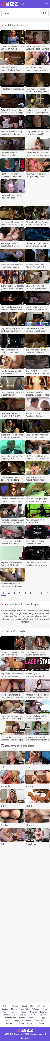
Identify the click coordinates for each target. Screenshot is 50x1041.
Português (35, 1009)
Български (39, 1024)
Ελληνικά (32, 1018)
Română (14, 1012)
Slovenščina (39, 1021)
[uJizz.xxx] (25, 1030)
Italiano (24, 1012)
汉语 (32, 1006)
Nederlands (26, 1021)
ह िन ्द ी (41, 1006)
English (23, 1015)
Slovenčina (10, 1024)
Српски (21, 1024)
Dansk (8, 1021)
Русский (33, 1012)
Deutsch (43, 1015)
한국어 (5, 1006)
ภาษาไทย (32, 1015)
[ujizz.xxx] (9, 4)
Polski (5, 1012)
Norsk (29, 1024)
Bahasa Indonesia (10, 1015)
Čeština (5, 1009)
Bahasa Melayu (10, 1018)
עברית (45, 1009)
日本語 (42, 1018)
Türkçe (16, 1021)
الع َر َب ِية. (24, 1009)
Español (43, 1012)
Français (15, 1006)
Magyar (14, 1009)
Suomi (24, 1006)
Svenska (22, 1018)
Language (24, 4)
